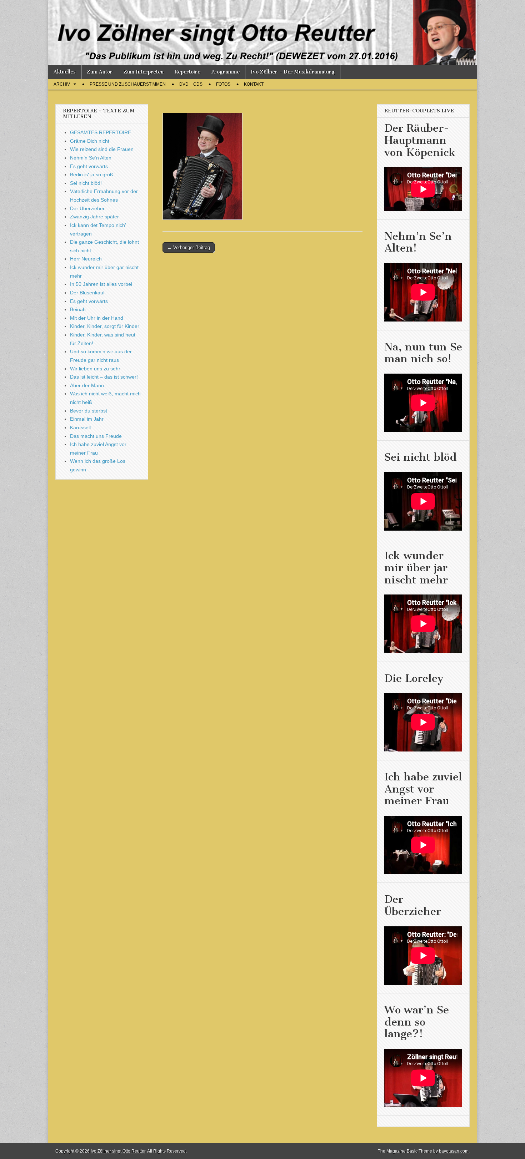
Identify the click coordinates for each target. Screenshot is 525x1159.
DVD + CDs (190, 84)
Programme (225, 72)
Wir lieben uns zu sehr (95, 368)
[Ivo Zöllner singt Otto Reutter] (262, 32)
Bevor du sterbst (88, 411)
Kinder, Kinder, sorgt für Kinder (104, 326)
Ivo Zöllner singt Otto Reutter (118, 1151)
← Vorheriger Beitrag (188, 247)
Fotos (223, 84)
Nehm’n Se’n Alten (90, 158)
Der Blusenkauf (87, 292)
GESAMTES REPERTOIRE (100, 132)
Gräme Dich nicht (89, 141)
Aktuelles (65, 72)
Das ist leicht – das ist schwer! (104, 377)
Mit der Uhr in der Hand (96, 318)
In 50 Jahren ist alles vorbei (101, 284)
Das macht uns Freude (96, 436)
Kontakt (254, 84)
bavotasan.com (454, 1151)
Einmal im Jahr (87, 419)
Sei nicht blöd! (86, 183)
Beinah (78, 309)
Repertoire (187, 72)
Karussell (80, 427)
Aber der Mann (87, 385)
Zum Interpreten (144, 72)
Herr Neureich (86, 259)
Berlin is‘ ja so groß (91, 174)
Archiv (62, 84)
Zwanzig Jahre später (94, 216)
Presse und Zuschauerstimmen (128, 84)
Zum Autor (99, 72)
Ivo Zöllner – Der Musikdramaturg (293, 72)
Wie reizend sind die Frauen (102, 149)
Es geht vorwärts (89, 166)
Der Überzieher (87, 208)
